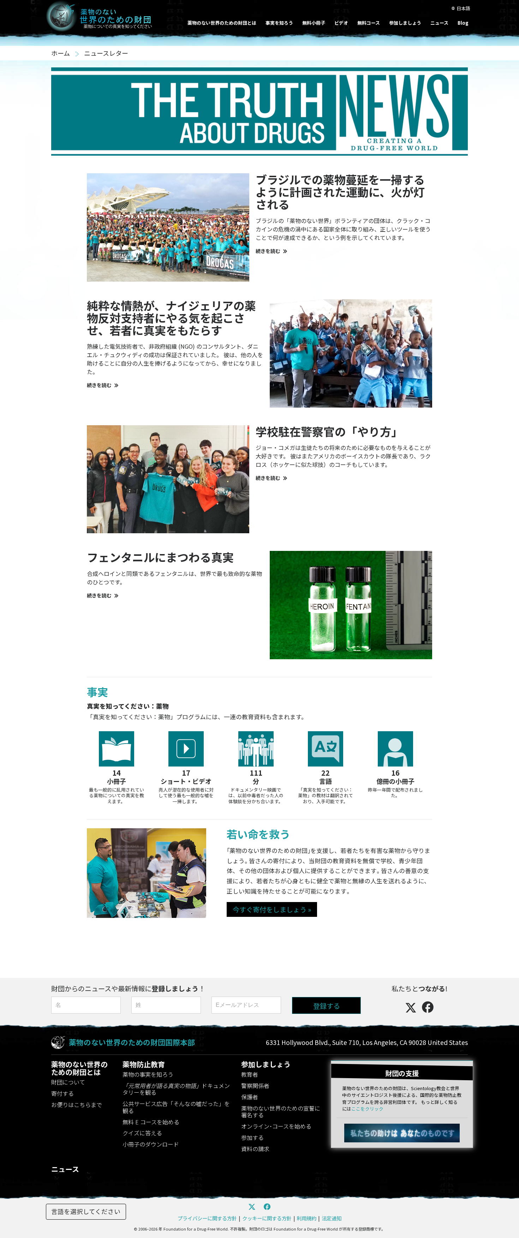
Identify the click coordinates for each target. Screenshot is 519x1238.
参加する (252, 1137)
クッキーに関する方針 (267, 1218)
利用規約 (306, 1218)
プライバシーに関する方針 (207, 1218)
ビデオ (341, 22)
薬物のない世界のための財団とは (221, 22)
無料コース (368, 22)
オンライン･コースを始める (276, 1126)
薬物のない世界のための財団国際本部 (132, 1042)
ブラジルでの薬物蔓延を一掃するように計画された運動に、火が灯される (340, 191)
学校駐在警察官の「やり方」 (329, 431)
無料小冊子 (313, 22)
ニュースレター (106, 53)
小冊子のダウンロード (151, 1144)
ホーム (61, 53)
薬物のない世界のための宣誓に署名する (280, 1111)
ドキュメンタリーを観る (176, 1088)
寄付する (62, 1093)
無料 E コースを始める (151, 1122)
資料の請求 (255, 1148)
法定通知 (331, 1218)
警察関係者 (255, 1085)
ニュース (439, 22)
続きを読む (268, 250)
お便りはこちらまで (76, 1104)
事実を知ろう (279, 22)
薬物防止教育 (144, 1064)
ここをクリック (367, 1108)
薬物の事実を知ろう (148, 1074)
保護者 (249, 1097)
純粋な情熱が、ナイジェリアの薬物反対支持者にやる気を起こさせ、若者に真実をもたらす (171, 317)
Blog (463, 22)
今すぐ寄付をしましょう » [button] (272, 909)
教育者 (249, 1074)
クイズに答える (142, 1133)
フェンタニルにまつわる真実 (160, 557)
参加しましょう (405, 22)
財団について (68, 1082)
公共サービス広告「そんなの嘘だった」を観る (176, 1106)
